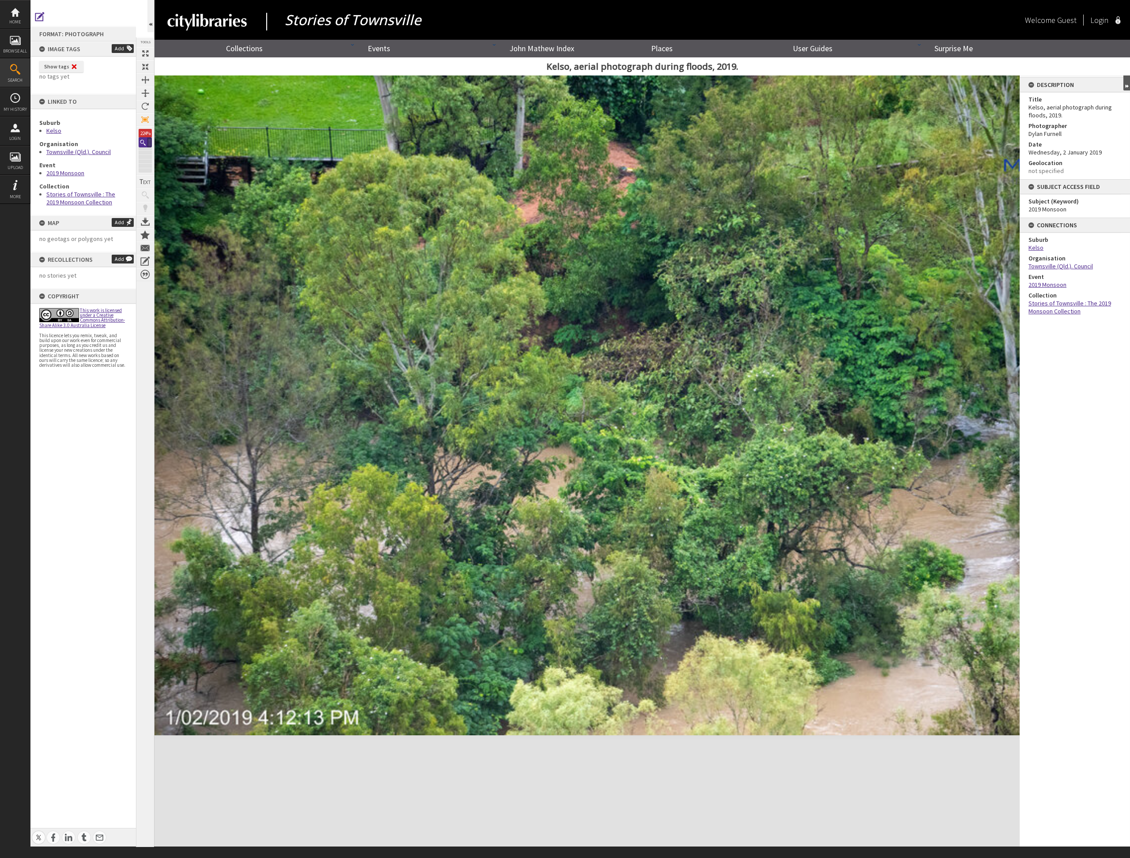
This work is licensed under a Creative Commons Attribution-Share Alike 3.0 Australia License (82, 317)
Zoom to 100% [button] (145, 119)
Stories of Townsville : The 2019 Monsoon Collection (80, 198)
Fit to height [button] (145, 93)
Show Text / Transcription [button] (145, 181)
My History (15, 109)
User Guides (812, 48)
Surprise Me (953, 48)
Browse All (15, 51)
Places (662, 48)
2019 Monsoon (65, 173)
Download (145, 221)
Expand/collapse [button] (1126, 82)
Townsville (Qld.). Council (78, 152)
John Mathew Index (541, 48)
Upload (15, 167)
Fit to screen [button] (145, 66)
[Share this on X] (38, 832)
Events (379, 48)
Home (15, 22)
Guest (1067, 20)
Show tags (56, 66)
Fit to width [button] (145, 80)
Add (119, 48)
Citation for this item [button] (145, 274)
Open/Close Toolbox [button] (150, 16)
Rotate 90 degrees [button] (145, 106)
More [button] (15, 196)
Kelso (53, 131)
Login (15, 138)
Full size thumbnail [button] (145, 53)
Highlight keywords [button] (145, 208)
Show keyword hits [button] (145, 195)
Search (15, 80)
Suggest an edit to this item (40, 17)
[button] (145, 142)
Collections (244, 48)
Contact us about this (145, 248)
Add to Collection (145, 234)
